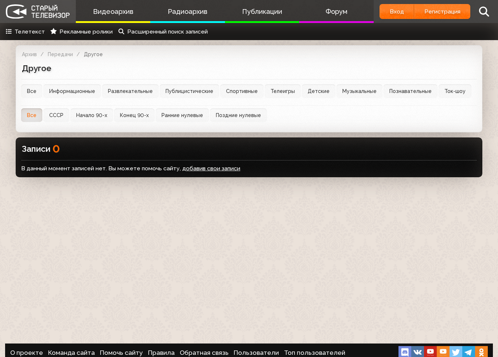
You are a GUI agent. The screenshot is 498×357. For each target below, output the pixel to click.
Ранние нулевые (182, 115)
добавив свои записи (211, 168)
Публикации (262, 11)
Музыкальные (359, 91)
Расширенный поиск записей (167, 31)
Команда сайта (71, 352)
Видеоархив (113, 11)
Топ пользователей (314, 352)
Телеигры (283, 91)
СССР (56, 115)
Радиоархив (187, 11)
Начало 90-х (91, 115)
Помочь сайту (121, 352)
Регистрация (442, 11)
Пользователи (256, 352)
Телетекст (30, 31)
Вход (397, 11)
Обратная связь (204, 352)
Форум (336, 11)
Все (31, 91)
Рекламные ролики (86, 31)
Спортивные (242, 91)
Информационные (72, 91)
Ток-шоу (455, 91)
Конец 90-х (134, 115)
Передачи (60, 54)
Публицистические (189, 91)
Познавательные (410, 91)
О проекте (26, 352)
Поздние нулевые (238, 115)
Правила (161, 352)
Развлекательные (130, 91)
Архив (29, 54)
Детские (319, 91)
